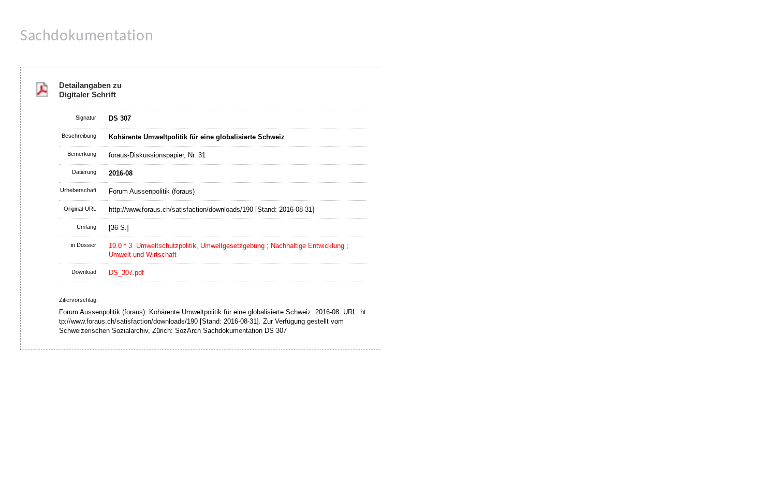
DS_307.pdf (126, 272)
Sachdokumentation (86, 36)
